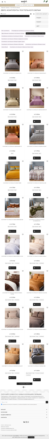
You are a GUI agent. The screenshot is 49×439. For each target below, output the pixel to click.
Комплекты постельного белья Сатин (34, 36)
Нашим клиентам (6, 414)
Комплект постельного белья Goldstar (37, 292)
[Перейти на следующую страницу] (27, 387)
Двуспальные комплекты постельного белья (13, 33)
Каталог (8, 7)
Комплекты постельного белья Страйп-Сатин (13, 41)
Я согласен (31, 437)
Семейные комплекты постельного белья (12, 36)
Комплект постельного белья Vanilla (36, 256)
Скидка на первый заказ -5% (24, 5)
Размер (38, 22)
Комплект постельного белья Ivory (12, 109)
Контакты (4, 417)
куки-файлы (16, 435)
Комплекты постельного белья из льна (35, 44)
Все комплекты (5, 30)
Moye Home (4, 412)
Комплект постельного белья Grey (37, 366)
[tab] (41, 17)
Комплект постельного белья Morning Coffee (12, 293)
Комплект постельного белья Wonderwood (36, 220)
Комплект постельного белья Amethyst (37, 109)
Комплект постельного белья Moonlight (12, 366)
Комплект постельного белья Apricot (12, 146)
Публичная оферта (5, 426)
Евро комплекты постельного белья (35, 33)
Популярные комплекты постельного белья (23, 30)
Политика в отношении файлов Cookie (8, 430)
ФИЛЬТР (4, 13)
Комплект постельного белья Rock (12, 73)
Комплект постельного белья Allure (36, 182)
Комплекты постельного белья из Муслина (12, 44)
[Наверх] (45, 392)
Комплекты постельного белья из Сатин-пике (21, 47)
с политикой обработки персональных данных (27, 404)
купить (12, 84)
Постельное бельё (15, 7)
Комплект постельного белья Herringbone (12, 219)
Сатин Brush (5, 47)
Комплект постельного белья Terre (12, 182)
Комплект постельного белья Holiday (36, 146)
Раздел (38, 17)
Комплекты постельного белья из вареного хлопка (15, 38)
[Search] (5, 2)
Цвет (37, 26)
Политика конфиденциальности (26, 399)
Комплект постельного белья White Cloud (12, 256)
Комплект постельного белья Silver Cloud (12, 329)
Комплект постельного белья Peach (37, 73)
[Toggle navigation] (2, 2)
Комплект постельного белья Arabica (36, 329)
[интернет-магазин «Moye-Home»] (24, 2)
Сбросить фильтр (41, 14)
